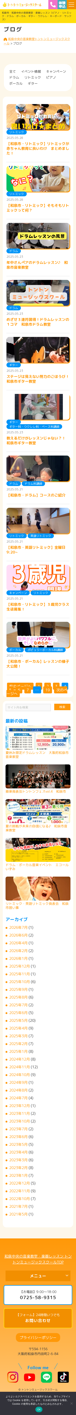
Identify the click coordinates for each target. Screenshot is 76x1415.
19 (47, 689)
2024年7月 (18, 1097)
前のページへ (20, 686)
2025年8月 (18, 997)
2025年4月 (18, 1028)
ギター (33, 83)
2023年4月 (18, 1152)
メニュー (38, 1276)
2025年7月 (18, 1004)
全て (12, 71)
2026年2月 (18, 950)
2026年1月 (18, 958)
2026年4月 (18, 942)
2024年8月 (18, 1090)
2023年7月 (18, 1128)
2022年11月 (19, 1190)
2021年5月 (18, 1214)
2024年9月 (18, 1082)
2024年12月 (19, 1059)
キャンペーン (56, 71)
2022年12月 (19, 1183)
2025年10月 (19, 981)
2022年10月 (19, 1198)
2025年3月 (18, 1035)
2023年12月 (19, 1105)
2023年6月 (18, 1136)
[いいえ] (71, 1403)
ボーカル (16, 83)
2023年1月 (18, 1175)
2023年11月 (19, 1113)
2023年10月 (19, 1121)
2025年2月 (18, 1043)
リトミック (32, 77)
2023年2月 (18, 1167)
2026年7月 (18, 927)
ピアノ (51, 77)
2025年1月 (18, 1051)
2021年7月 (18, 1206)
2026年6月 (18, 935)
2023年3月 (18, 1159)
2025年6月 (18, 1012)
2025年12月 (19, 966)
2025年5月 (18, 1020)
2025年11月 (19, 973)
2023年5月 (18, 1144)
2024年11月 (19, 1066)
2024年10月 (19, 1074)
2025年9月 (18, 989)
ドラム (14, 77)
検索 (62, 707)
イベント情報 (31, 71)
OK (39, 1409)
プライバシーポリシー (38, 1337)
